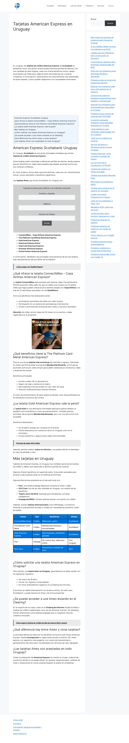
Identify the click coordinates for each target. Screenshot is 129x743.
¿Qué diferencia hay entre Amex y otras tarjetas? (35, 138)
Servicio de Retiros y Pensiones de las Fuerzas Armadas (101, 147)
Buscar (94, 19)
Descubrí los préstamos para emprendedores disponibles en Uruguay (103, 107)
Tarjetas (111, 6)
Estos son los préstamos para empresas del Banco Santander (103, 74)
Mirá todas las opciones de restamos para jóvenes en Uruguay (102, 40)
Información (62, 6)
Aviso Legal (18, 720)
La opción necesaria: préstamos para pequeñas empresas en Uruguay (102, 123)
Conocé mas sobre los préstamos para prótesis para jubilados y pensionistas (103, 98)
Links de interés (76, 6)
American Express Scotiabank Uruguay (31, 118)
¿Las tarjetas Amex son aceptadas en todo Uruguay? (37, 141)
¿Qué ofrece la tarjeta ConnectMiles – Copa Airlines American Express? (45, 121)
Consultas (50, 6)
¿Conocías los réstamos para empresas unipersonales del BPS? (103, 64)
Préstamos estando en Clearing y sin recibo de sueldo (101, 229)
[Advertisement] (47, 49)
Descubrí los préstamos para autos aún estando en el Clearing (103, 89)
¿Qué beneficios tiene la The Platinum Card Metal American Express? (44, 124)
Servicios (100, 6)
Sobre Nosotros (20, 734)
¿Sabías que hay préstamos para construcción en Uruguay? (102, 55)
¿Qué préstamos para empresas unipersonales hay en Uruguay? (103, 132)
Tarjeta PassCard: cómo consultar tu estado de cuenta (101, 156)
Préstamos (89, 6)
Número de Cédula (47, 214)
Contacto (17, 724)
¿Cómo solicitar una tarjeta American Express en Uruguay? (39, 132)
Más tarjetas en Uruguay (25, 129)
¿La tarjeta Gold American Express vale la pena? (35, 127)
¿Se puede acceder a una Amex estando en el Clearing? (38, 135)
